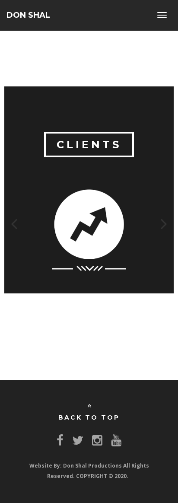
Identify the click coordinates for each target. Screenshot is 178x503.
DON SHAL (28, 15)
